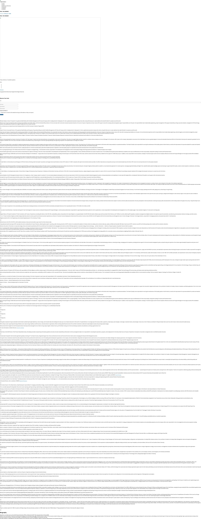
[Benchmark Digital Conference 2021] (0, 0)
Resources (4, 6)
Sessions (4, 9)
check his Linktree (20, 327)
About (3, 4)
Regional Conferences (6, 5)
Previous (1, 89)
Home (3, 3)
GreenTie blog (118, 375)
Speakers (4, 8)
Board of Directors (23, 380)
